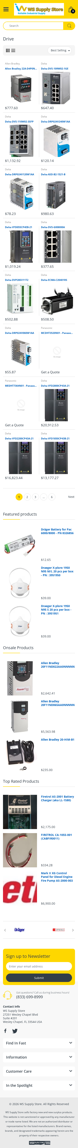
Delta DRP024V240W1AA (55, 121)
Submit (39, 978)
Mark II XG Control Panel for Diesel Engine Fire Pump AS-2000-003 (57, 876)
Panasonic (46, 328)
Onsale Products (18, 647)
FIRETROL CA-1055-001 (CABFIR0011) (56, 836)
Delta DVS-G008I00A (53, 227)
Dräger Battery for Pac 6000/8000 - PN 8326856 (57, 531)
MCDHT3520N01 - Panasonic (57, 333)
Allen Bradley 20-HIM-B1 (57, 739)
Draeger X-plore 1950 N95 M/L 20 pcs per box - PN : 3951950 (57, 571)
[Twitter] (14, 1031)
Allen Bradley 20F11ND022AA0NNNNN (58, 664)
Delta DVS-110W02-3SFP (19, 121)
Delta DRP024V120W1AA (19, 174)
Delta (44, 63)
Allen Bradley (12, 63)
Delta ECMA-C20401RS (54, 280)
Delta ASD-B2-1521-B (53, 174)
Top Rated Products (21, 781)
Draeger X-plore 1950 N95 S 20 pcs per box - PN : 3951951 (56, 609)
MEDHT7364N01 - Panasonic (21, 385)
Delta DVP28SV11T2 (16, 280)
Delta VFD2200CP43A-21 (19, 438)
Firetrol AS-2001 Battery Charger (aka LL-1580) (57, 798)
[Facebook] (5, 1031)
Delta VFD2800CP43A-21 (55, 385)
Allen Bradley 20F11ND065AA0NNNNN (58, 703)
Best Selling (58, 50)
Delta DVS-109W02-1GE (54, 68)
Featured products (20, 514)
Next (71, 497)
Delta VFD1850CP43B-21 (55, 438)
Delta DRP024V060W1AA (19, 333)
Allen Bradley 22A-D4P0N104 (21, 68)
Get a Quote (50, 372)
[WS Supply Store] (39, 9)
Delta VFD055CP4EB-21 (18, 227)
